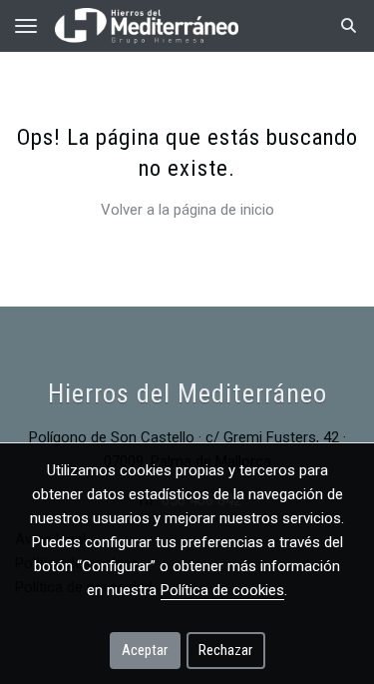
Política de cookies (222, 590)
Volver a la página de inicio (187, 210)
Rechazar (225, 650)
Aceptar (145, 650)
